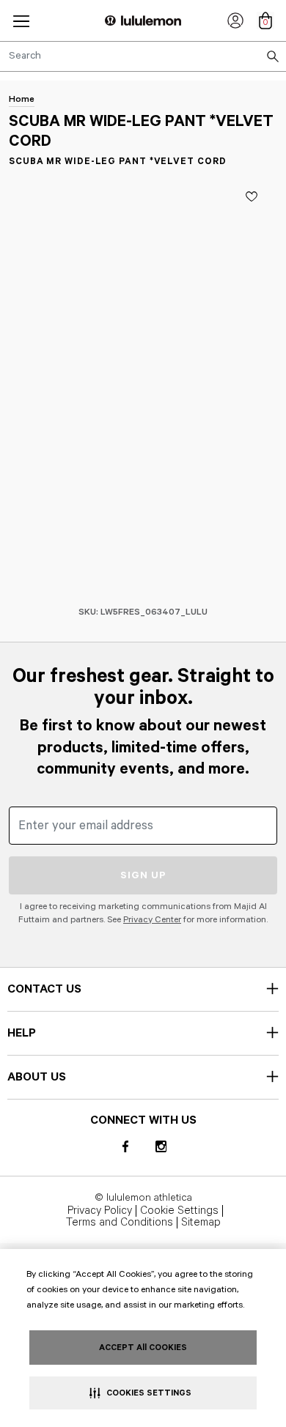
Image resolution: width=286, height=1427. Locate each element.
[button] (21, 21)
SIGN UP (143, 875)
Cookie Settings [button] (179, 1211)
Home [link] (21, 99)
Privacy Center (152, 919)
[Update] (251, 196)
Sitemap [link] (201, 1222)
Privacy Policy (99, 1211)
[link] (235, 20)
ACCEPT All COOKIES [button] (143, 1347)
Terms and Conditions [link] (119, 1222)
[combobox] (143, 56)
